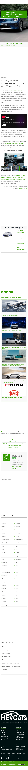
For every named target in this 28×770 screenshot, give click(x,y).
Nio (16, 575)
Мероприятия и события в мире (9, 659)
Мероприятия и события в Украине (10, 663)
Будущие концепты (6, 656)
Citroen (17, 536)
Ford (3, 549)
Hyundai (17, 552)
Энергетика (5, 673)
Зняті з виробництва (6, 749)
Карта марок (3, 755)
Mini (16, 572)
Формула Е (4, 669)
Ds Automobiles (19, 539)
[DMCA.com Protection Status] (21, 764)
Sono (16, 595)
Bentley (4, 523)
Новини (3, 734)
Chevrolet (17, 533)
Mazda (17, 569)
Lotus (16, 565)
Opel (16, 578)
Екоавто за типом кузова (5, 742)
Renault (4, 588)
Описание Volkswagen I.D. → (21, 238)
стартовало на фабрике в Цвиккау (14, 143)
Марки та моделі (5, 738)
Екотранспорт (4, 736)
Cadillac (4, 533)
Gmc (16, 549)
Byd (3, 529)
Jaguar (4, 556)
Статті (17, 730)
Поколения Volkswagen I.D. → (21, 232)
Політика (8, 753)
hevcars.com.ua (23, 188)
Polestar (4, 585)
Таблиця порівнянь (21, 746)
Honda (3, 552)
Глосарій (18, 741)
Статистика (19, 739)
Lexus (16, 562)
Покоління (3, 740)
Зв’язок (13, 753)
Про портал (3, 753)
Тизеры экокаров (10, 433)
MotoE (3, 646)
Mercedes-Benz (6, 572)
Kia (3, 559)
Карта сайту (19, 753)
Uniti (16, 601)
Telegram (14, 466)
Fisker (16, 546)
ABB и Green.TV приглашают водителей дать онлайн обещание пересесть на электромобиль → (14, 445)
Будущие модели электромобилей (11, 431)
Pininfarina (18, 582)
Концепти (18, 743)
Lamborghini (18, 559)
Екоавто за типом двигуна (5, 745)
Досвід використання (19, 749)
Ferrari (17, 542)
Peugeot (4, 582)
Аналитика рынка (6, 650)
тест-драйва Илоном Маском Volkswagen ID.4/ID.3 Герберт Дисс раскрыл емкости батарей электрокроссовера (13, 177)
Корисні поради (20, 734)
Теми (24, 753)
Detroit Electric (5, 539)
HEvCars (3, 43)
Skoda (17, 591)
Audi (16, 520)
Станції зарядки (20, 732)
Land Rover (5, 562)
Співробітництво (11, 755)
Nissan (3, 578)
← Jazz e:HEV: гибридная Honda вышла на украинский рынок (14, 440)
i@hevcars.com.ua (22, 758)
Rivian (16, 588)
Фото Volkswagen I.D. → (21, 249)
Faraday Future (5, 542)
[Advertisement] (14, 62)
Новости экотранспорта (12, 43)
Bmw (3, 526)
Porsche (17, 585)
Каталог (3, 730)
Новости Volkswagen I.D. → (21, 243)
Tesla (16, 598)
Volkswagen (5, 605)
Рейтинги (18, 744)
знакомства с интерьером (17, 90)
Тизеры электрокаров (19, 433)
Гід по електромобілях (20, 736)
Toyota (4, 601)
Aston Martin (5, 520)
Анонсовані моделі (6, 747)
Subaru (4, 598)
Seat (3, 591)
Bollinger (17, 526)
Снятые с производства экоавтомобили (11, 666)
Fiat (3, 546)
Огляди (3, 732)
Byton (16, 529)
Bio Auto (17, 523)
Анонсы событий (6, 653)
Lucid (3, 569)
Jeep (16, 556)
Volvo (16, 605)
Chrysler (4, 536)
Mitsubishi (4, 575)
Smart (3, 595)
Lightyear (4, 565)
